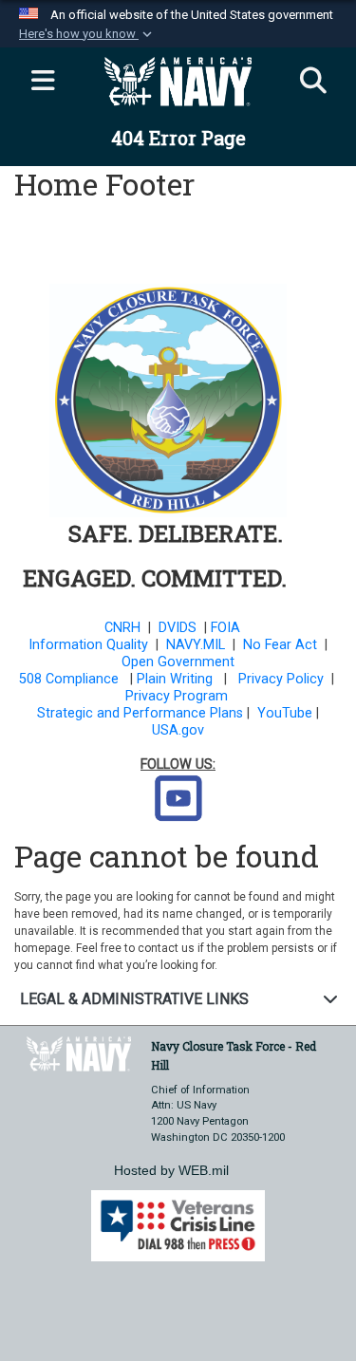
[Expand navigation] (43, 81)
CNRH (122, 628)
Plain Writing (175, 679)
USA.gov (178, 730)
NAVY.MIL (195, 645)
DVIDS (178, 628)
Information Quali (82, 645)
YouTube (284, 713)
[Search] (313, 81)
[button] (87, 34)
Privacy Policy (281, 679)
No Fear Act (280, 645)
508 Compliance (69, 679)
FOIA (225, 628)
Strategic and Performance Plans (140, 713)
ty (142, 645)
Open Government (178, 662)
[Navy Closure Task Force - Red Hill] (79, 1052)
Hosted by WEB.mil (171, 1170)
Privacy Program (176, 696)
